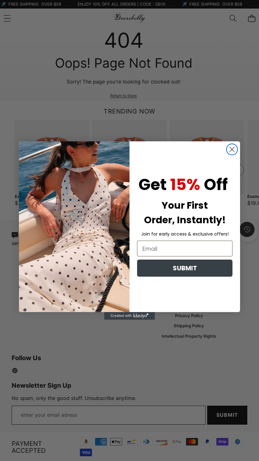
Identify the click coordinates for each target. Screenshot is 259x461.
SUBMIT (185, 268)
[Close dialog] (232, 149)
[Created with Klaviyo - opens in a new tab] (129, 316)
